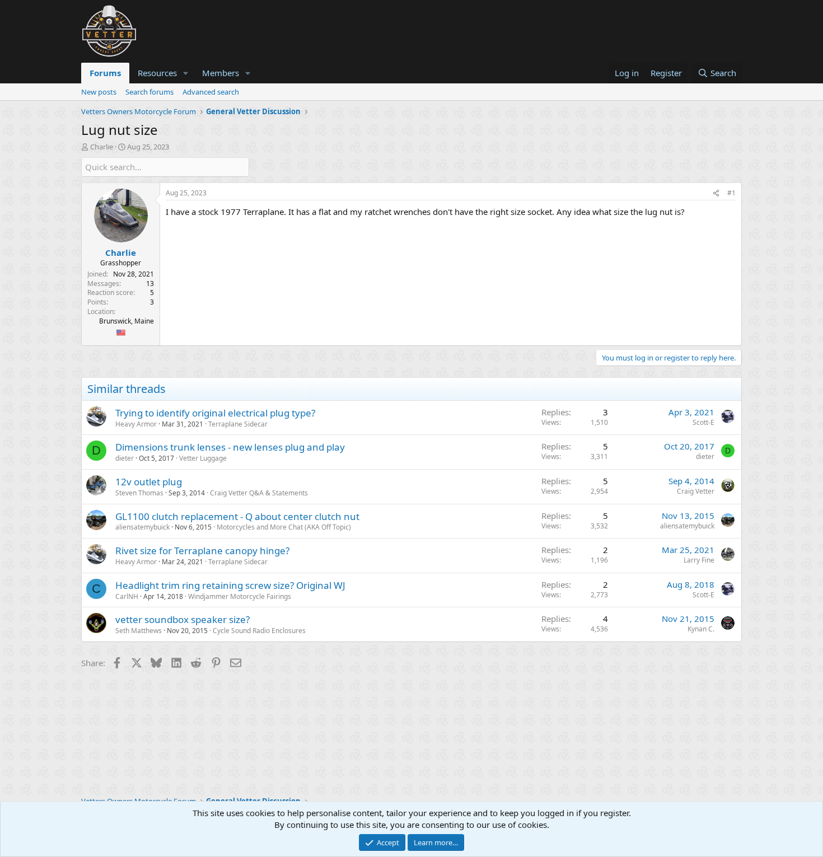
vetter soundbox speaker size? (182, 619)
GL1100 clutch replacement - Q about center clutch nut (237, 516)
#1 (731, 193)
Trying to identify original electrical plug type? (215, 412)
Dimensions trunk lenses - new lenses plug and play (230, 447)
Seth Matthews (138, 630)
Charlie (101, 147)
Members (220, 72)
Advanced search (211, 92)
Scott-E (703, 422)
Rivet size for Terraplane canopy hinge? (202, 550)
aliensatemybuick (142, 527)
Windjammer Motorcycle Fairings (239, 596)
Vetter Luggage (203, 458)
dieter (124, 458)
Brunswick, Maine (126, 321)
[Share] (716, 193)
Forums (105, 72)
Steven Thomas (139, 493)
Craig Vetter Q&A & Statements (259, 493)
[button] (186, 73)
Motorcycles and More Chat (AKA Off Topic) (284, 527)
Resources (157, 72)
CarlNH (126, 596)
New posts (98, 92)
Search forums (149, 92)
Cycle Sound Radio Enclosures (259, 630)
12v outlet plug (148, 481)
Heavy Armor (136, 424)
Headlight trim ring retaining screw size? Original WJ (230, 585)
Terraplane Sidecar (238, 424)
